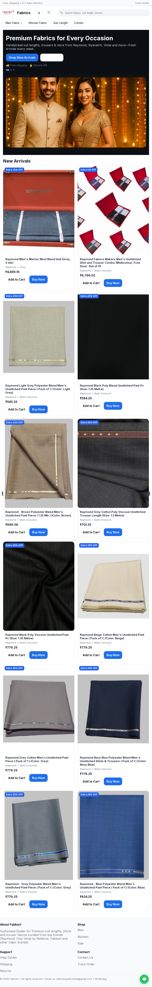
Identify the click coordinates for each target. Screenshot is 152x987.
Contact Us (85, 957)
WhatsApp (101, 978)
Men (80, 930)
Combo (78, 23)
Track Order (142, 2)
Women (82, 937)
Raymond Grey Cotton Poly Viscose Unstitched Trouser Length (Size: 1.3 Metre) (113, 513)
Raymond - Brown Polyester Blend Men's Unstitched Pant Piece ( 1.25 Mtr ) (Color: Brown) (38, 513)
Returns (5, 971)
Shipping (6, 964)
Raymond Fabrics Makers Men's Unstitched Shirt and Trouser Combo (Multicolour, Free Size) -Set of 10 (110, 262)
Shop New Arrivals (22, 57)
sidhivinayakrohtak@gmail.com (74, 978)
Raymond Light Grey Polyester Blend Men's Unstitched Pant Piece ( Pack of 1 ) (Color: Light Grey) (37, 389)
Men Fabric (12, 23)
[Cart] (48, 13)
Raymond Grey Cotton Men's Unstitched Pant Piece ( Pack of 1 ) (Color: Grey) (36, 759)
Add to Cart (16, 279)
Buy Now (38, 279)
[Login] (39, 13)
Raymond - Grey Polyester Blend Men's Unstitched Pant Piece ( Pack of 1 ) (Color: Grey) (38, 885)
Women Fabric (38, 23)
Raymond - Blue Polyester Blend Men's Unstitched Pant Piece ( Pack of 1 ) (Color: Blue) (112, 885)
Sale (80, 943)
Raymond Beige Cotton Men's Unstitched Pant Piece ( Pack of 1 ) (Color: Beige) (112, 636)
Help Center (8, 957)
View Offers (52, 57)
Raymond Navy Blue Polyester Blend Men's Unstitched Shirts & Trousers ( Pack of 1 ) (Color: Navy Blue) (113, 761)
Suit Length (60, 23)
